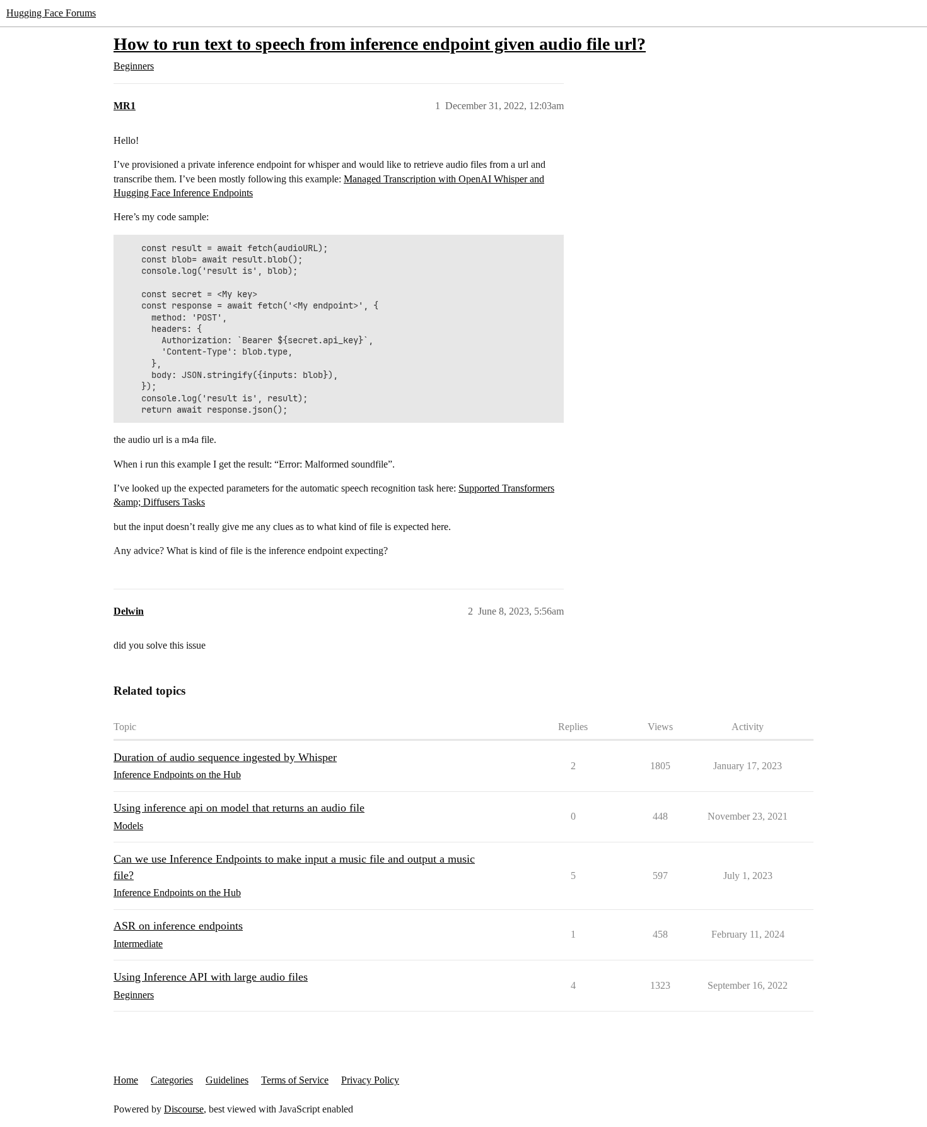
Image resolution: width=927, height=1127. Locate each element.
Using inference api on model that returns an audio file (239, 807)
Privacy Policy (370, 1080)
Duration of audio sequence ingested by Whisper (225, 757)
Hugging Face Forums (51, 13)
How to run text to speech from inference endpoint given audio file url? (380, 44)
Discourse (184, 1109)
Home (126, 1080)
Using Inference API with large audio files (211, 977)
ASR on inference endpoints (178, 925)
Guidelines (227, 1080)
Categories (172, 1080)
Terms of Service (295, 1080)
